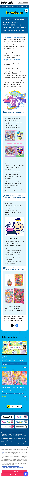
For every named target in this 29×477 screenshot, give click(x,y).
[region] (14, 461)
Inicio (2, 6)
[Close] (27, 447)
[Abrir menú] (26, 10)
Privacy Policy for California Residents (10, 466)
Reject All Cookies (14, 474)
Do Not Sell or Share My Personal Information (12, 467)
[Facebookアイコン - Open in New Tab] (16, 325)
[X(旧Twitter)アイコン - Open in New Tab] (12, 325)
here (3, 452)
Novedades (9, 6)
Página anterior (15, 406)
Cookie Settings (14, 471)
